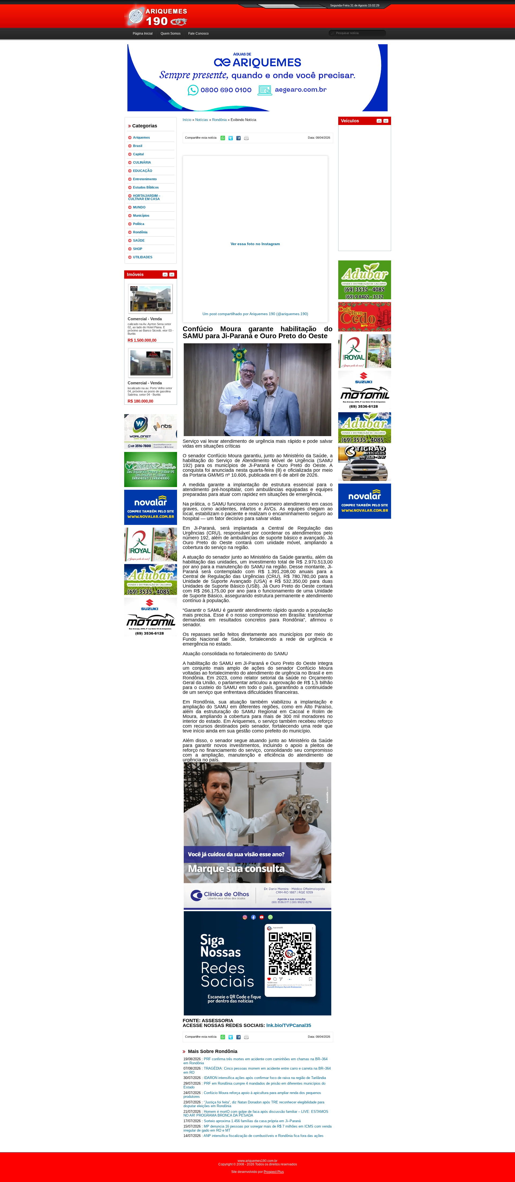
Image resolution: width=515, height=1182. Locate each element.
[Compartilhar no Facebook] (239, 139)
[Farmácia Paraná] (150, 486)
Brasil (137, 146)
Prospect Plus (274, 1172)
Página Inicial (143, 33)
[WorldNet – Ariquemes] (150, 448)
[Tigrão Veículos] (364, 480)
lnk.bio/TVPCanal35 (288, 1025)
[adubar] (150, 594)
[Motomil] (150, 635)
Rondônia (140, 232)
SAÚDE (139, 240)
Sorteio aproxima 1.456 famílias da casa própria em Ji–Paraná (252, 1121)
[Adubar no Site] (364, 442)
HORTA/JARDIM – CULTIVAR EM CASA (144, 197)
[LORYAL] (150, 560)
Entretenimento (145, 179)
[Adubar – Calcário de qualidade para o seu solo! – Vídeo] (364, 298)
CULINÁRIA (142, 162)
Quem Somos (171, 33)
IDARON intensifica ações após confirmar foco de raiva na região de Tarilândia (265, 1078)
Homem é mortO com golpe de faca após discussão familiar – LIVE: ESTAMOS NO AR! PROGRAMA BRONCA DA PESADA (255, 1114)
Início (187, 120)
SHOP (137, 249)
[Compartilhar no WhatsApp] (224, 139)
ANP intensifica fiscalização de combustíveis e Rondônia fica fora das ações (263, 1136)
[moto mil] (364, 408)
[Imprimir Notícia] (247, 139)
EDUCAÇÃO (142, 171)
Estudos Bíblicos (146, 187)
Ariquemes (141, 137)
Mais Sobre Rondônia (212, 1051)
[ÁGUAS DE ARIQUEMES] (257, 110)
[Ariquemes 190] (156, 27)
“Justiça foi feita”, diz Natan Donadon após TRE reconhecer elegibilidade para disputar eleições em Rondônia (253, 1104)
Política (138, 224)
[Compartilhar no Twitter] (232, 139)
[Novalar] (150, 524)
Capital (138, 154)
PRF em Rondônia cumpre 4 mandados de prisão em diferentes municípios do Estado (254, 1085)
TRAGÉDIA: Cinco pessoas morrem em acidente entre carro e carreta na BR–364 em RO (257, 1070)
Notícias (201, 120)
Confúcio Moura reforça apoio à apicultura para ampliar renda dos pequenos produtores (252, 1095)
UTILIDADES (142, 257)
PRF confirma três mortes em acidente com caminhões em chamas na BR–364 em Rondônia (255, 1061)
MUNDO (139, 207)
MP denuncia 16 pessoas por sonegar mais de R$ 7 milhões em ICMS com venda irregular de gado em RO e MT (257, 1128)
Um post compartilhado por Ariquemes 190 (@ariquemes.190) (255, 314)
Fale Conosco (198, 33)
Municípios (141, 216)
